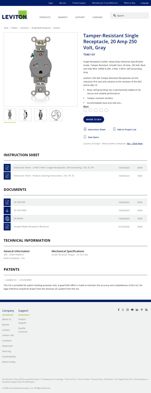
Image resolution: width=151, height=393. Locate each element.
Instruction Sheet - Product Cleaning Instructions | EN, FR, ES (44, 175)
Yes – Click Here (135, 143)
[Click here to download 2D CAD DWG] (7, 210)
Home (6, 28)
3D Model (18, 218)
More (86, 106)
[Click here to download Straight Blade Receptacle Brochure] (7, 226)
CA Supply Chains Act (123, 379)
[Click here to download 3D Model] (7, 218)
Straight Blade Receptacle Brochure (31, 226)
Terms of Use (70, 379)
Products (14, 28)
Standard (57, 28)
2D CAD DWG (20, 210)
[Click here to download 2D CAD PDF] (7, 202)
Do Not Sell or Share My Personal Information (21, 379)
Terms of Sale (83, 379)
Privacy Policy (96, 379)
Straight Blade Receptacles (41, 28)
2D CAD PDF (19, 202)
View (139, 167)
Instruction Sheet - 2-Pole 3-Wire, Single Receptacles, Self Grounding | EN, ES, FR (54, 167)
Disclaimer (108, 379)
